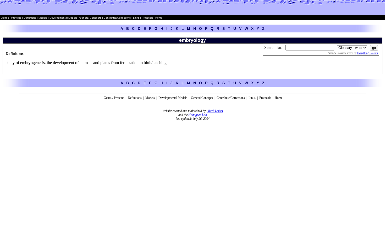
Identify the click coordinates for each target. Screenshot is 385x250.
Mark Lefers (215, 111)
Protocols (147, 17)
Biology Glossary (336, 53)
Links (136, 17)
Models (43, 17)
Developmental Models (64, 17)
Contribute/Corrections (117, 17)
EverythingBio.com (367, 53)
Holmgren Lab (197, 115)
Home (158, 17)
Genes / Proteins (11, 17)
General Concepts (90, 17)
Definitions (30, 17)
